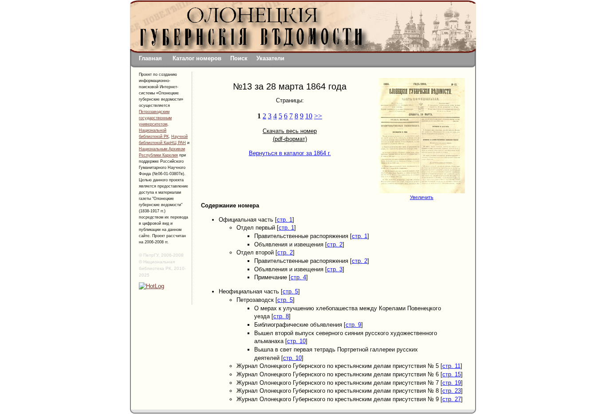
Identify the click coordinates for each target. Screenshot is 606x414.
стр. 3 (334, 269)
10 (308, 116)
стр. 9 (353, 324)
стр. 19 (451, 382)
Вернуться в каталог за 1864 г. (290, 153)
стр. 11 (451, 366)
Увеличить (421, 197)
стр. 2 (334, 244)
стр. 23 (451, 390)
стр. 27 (451, 399)
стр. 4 (298, 277)
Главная (150, 58)
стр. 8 (281, 316)
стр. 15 (451, 374)
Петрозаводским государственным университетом (155, 117)
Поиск (239, 58)
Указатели (270, 58)
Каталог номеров (197, 58)
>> (318, 116)
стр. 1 (284, 219)
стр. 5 (290, 291)
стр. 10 (296, 341)
